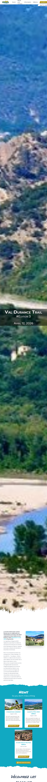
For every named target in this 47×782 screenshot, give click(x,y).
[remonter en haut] (44, 779)
